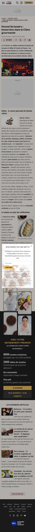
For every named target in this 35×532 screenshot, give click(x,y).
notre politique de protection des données (15, 277)
